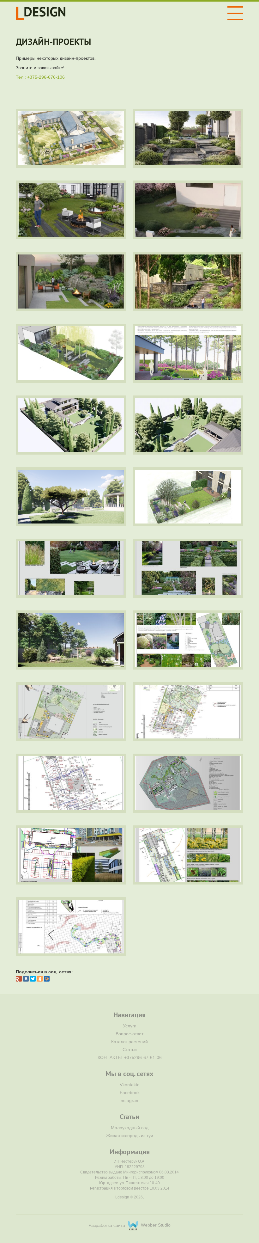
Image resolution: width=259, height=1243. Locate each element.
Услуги (129, 1025)
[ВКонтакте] (26, 979)
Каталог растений (129, 1041)
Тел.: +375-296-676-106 (40, 77)
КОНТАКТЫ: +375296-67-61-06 (130, 1057)
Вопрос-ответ (129, 1033)
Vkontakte (130, 1084)
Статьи (130, 1049)
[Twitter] (33, 979)
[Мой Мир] (47, 979)
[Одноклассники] (40, 979)
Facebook (130, 1092)
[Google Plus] (19, 979)
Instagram (129, 1100)
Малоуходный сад (129, 1127)
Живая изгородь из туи (129, 1135)
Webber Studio (155, 1225)
